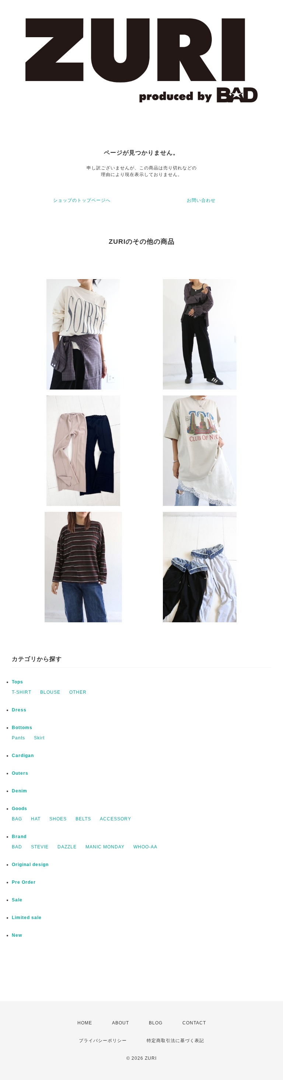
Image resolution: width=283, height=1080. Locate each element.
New (17, 935)
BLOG (156, 1023)
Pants (18, 737)
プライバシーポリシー (103, 1040)
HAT (36, 819)
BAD (17, 846)
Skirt (39, 737)
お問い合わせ (201, 200)
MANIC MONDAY (105, 846)
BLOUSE (50, 692)
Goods (19, 808)
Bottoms (22, 727)
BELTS (83, 819)
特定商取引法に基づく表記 (175, 1040)
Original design (30, 864)
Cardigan (23, 755)
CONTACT (194, 1023)
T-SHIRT (21, 692)
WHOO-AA (145, 846)
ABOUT (120, 1023)
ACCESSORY (115, 819)
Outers (20, 773)
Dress (19, 710)
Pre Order (24, 882)
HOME (84, 1023)
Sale (17, 900)
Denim (19, 791)
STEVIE (40, 846)
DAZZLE (67, 846)
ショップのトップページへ (82, 200)
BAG (17, 819)
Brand (19, 836)
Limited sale (27, 917)
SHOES (58, 819)
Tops (17, 682)
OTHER (78, 692)
